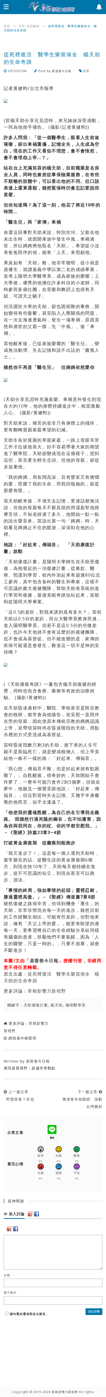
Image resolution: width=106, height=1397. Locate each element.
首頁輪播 (33, 26)
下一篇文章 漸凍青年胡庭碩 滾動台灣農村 (81, 1099)
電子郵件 (10, 1293)
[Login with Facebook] (36, 1213)
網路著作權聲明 (22, 1038)
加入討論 (16, 1214)
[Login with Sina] (30, 1213)
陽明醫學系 (76, 1004)
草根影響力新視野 (47, 991)
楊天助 (57, 1004)
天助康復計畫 (36, 1004)
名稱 (7, 1275)
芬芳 (22, 26)
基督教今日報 (61, 71)
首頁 (7, 26)
